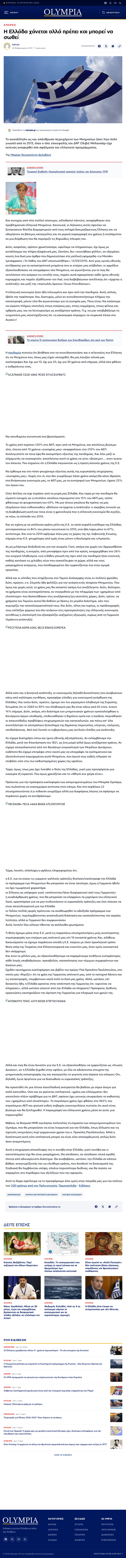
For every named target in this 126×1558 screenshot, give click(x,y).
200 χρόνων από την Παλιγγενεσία (34, 1185)
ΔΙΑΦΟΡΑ (80, 1540)
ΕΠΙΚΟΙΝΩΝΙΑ (108, 1540)
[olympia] (63, 12)
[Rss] (120, 3)
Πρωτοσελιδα (67, 1185)
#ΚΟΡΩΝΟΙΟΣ (13, 1194)
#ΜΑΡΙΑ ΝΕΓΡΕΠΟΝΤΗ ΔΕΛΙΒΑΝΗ (41, 1194)
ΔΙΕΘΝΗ (52, 1534)
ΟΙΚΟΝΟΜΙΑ (81, 1529)
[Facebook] (105, 3)
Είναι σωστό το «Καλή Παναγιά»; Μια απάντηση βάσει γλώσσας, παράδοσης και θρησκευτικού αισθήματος (103, 1267)
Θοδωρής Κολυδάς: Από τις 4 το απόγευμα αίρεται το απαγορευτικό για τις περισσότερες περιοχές (62, 1311)
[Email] (115, 3)
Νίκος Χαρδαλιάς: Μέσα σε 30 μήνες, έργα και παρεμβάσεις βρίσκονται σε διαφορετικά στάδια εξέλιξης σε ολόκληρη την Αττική (22, 1312)
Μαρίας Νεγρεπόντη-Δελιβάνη (31, 155)
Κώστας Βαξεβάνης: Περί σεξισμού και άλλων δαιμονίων (21, 1264)
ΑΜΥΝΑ (52, 1524)
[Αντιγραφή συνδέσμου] (119, 46)
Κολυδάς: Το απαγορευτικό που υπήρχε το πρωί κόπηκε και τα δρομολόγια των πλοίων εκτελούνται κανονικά (62, 1267)
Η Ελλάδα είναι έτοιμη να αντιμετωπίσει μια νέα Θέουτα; (102, 1308)
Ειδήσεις (84, 1185)
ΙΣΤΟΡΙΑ (79, 1524)
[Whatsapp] (113, 46)
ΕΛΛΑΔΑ (52, 1540)
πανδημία (14, 352)
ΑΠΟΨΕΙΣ (10, 24)
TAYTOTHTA (107, 1524)
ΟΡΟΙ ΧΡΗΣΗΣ (108, 1529)
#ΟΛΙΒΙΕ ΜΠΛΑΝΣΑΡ (72, 1194)
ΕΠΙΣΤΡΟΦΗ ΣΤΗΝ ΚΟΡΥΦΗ (108, 1554)
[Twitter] (110, 3)
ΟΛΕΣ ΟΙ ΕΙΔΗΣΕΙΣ (63, 1455)
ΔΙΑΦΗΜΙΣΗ (107, 1534)
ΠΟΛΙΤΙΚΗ (80, 1534)
